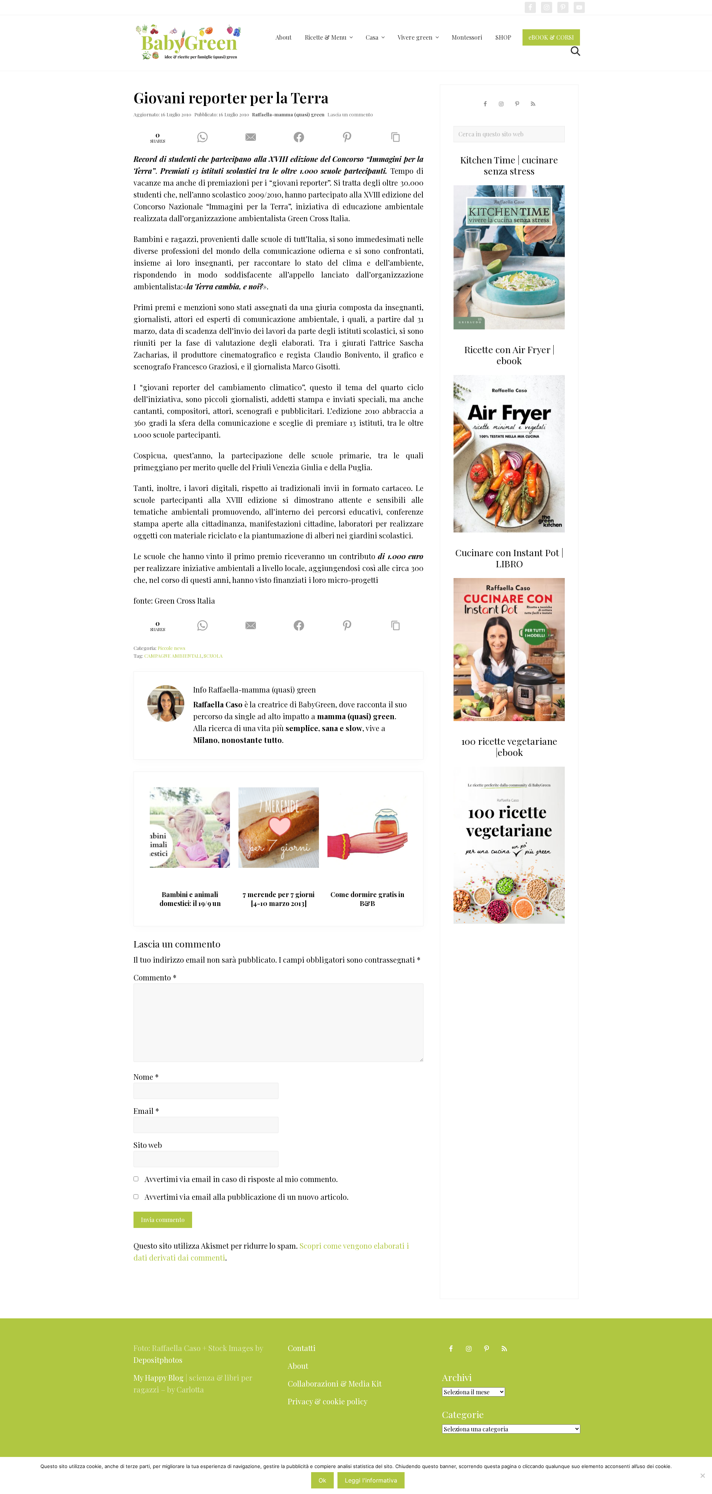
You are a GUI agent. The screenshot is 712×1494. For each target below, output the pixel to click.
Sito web (148, 1145)
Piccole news (171, 648)
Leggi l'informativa (371, 1480)
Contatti (302, 1348)
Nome (146, 1077)
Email (146, 1111)
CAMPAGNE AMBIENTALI (172, 656)
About (298, 1366)
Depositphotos (158, 1360)
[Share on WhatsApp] (205, 137)
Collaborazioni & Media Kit (335, 1383)
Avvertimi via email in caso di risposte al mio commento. (241, 1179)
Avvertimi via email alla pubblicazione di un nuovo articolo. (247, 1197)
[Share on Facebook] (301, 137)
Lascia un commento (350, 114)
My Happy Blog (159, 1377)
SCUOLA (213, 656)
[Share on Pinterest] (350, 137)
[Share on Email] (253, 137)
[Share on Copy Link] (398, 137)
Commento (155, 977)
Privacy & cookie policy (327, 1401)
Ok (322, 1480)
